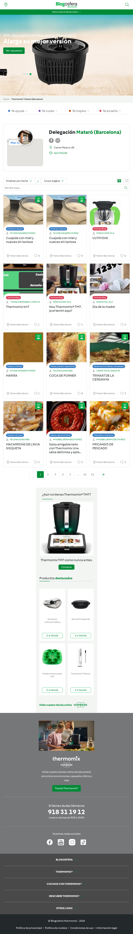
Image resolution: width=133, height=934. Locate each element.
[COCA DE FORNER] (66, 351)
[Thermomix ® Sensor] (80, 657)
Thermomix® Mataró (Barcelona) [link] (27, 99)
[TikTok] (83, 842)
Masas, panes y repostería (62, 366)
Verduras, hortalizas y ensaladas (109, 366)
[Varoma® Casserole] (80, 602)
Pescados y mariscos (104, 435)
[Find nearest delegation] (5, 4)
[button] (127, 4)
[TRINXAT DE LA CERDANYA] (110, 351)
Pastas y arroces (15, 435)
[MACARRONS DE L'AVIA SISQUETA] (23, 420)
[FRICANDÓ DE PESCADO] (110, 420)
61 (85, 474)
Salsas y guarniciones (60, 435)
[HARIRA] (23, 351)
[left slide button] (6, 74)
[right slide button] (15, 74)
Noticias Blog (100, 229)
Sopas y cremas (14, 366)
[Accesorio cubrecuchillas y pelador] (52, 602)
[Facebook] (49, 842)
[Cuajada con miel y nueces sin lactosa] (23, 213)
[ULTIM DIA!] (110, 213)
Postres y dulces (15, 229)
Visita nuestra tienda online (65, 12)
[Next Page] (103, 474)
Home (6, 99)
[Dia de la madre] (110, 282)
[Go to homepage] (66, 5)
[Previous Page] (29, 474)
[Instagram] (72, 842)
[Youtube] (61, 842)
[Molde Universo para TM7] (52, 657)
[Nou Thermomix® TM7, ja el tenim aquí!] (66, 282)
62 (92, 474)
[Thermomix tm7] (23, 282)
